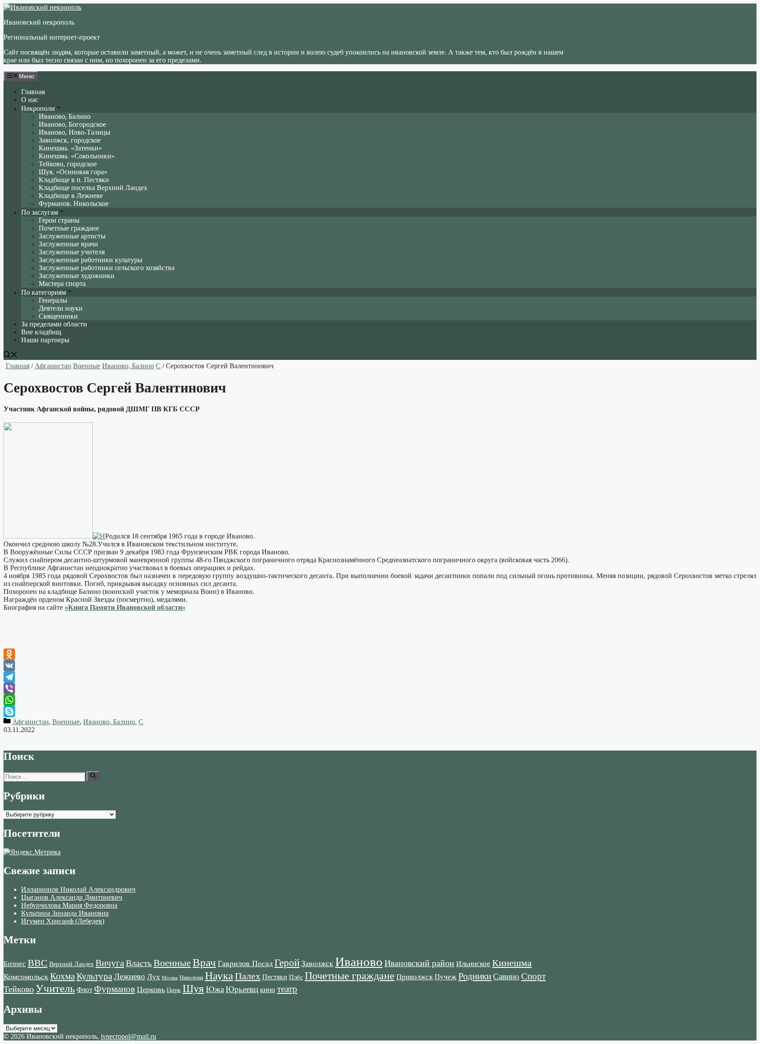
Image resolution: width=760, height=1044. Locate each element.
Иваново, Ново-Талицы (74, 132)
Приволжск (414, 977)
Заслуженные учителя (72, 252)
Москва (170, 977)
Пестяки (274, 977)
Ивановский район (419, 963)
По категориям (43, 292)
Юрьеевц (242, 989)
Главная (33, 91)
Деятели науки (61, 308)
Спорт (533, 976)
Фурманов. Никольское (74, 203)
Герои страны (59, 220)
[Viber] (380, 688)
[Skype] (380, 711)
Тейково (19, 989)
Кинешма (512, 962)
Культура (94, 976)
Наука (219, 975)
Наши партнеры (45, 340)
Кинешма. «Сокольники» (77, 156)
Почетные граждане (69, 228)
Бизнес (15, 963)
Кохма (62, 976)
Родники (474, 976)
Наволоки (191, 977)
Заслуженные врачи (68, 244)
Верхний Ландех (71, 964)
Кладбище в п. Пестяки (74, 179)
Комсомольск (26, 976)
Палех (247, 976)
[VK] (380, 665)
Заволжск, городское (70, 140)
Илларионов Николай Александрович (78, 889)
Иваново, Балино (65, 116)
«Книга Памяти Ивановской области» (125, 607)
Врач (204, 962)
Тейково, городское (68, 164)
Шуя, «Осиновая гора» (73, 172)
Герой (287, 962)
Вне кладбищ (41, 332)
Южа (215, 989)
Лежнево (129, 976)
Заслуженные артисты (72, 236)
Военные (86, 366)
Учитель (55, 988)
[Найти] (93, 776)
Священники (58, 316)
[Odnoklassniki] (380, 654)
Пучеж (446, 976)
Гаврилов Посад (245, 963)
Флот (84, 989)
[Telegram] (380, 677)
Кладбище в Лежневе (71, 195)
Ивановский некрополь (39, 22)
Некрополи (38, 108)
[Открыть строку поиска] (11, 355)
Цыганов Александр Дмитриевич (71, 897)
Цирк (174, 990)
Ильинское (473, 964)
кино (267, 989)
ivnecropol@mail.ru (128, 1036)
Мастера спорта (62, 283)
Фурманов (114, 989)
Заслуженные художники (76, 275)
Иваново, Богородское (72, 124)
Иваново (359, 962)
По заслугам (39, 212)
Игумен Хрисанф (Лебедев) (62, 921)
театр (287, 989)
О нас (29, 99)
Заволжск (317, 963)
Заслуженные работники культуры (90, 260)
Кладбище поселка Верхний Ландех (93, 187)
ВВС (38, 962)
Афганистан (53, 366)
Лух (153, 976)
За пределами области (54, 324)
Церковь (151, 989)
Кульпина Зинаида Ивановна (65, 913)
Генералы (53, 300)
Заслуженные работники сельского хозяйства (107, 267)
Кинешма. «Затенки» (70, 148)
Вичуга (109, 963)
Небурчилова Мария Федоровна (69, 905)
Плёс (296, 977)
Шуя (193, 988)
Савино (506, 976)
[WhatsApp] (380, 700)
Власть (139, 963)
